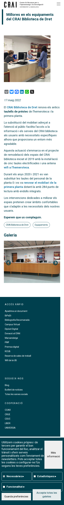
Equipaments (41, 225)
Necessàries (15, 476)
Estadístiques (46, 476)
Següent (55, 263)
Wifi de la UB (11, 360)
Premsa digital (12, 347)
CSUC (7, 419)
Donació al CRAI (12, 333)
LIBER (7, 423)
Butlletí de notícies (14, 389)
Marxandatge (11, 338)
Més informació (53, 454)
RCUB (7, 351)
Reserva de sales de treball (18, 356)
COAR (8, 410)
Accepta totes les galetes (47, 494)
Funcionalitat (16, 486)
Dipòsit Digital (11, 329)
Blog (7, 385)
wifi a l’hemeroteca (16, 167)
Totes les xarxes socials (16, 394)
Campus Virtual (12, 324)
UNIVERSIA (10, 428)
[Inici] (24, 4)
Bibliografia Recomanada (17, 320)
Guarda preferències (16, 496)
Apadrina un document (16, 311)
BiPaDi (8, 315)
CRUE (7, 414)
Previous (8, 263)
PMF (7, 342)
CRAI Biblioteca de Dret (22, 107)
